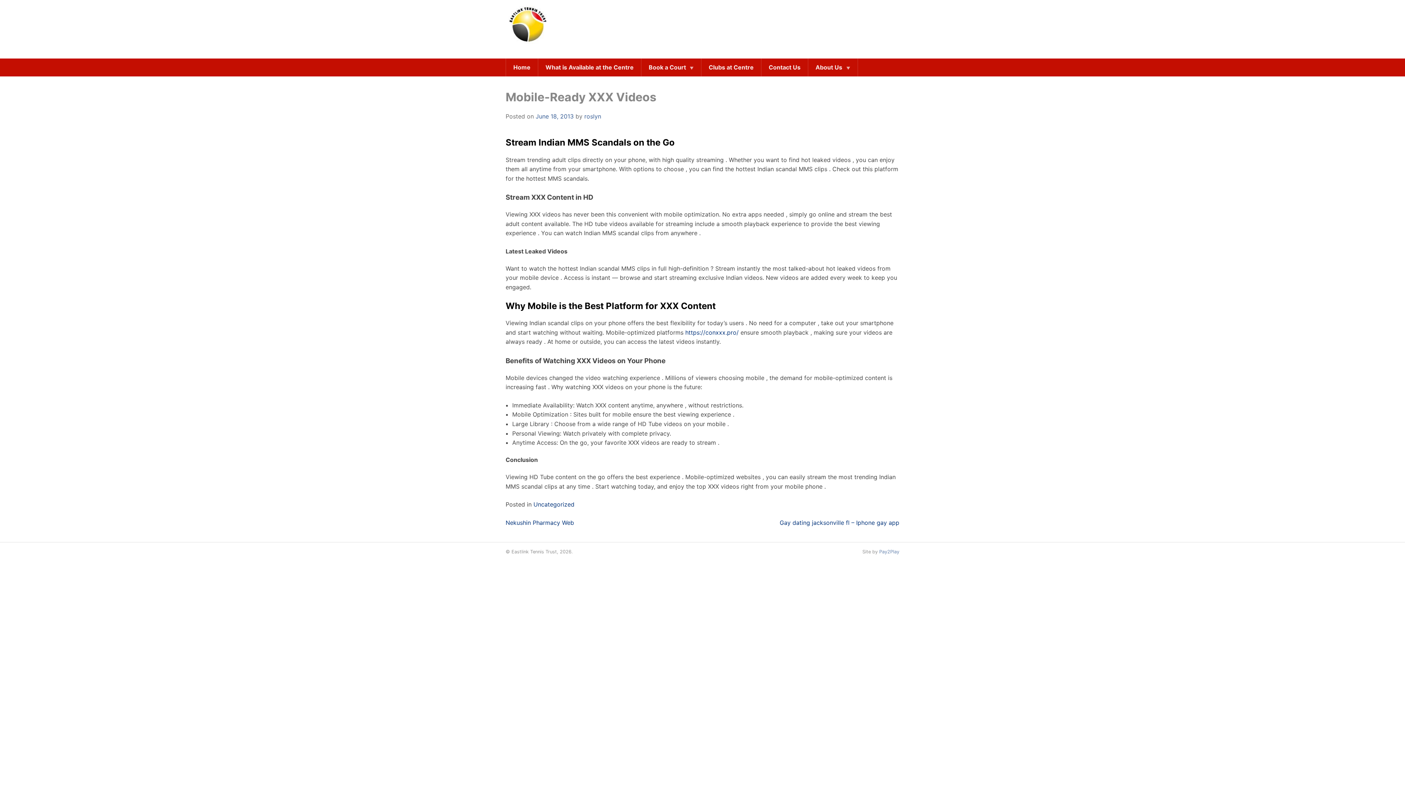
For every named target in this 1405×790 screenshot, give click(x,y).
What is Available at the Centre (590, 67)
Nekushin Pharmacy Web (540, 522)
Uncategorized (553, 504)
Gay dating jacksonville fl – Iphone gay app (839, 522)
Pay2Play (889, 551)
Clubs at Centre (731, 67)
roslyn (592, 116)
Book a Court (667, 67)
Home (522, 67)
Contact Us (785, 67)
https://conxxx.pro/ (712, 332)
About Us (829, 67)
